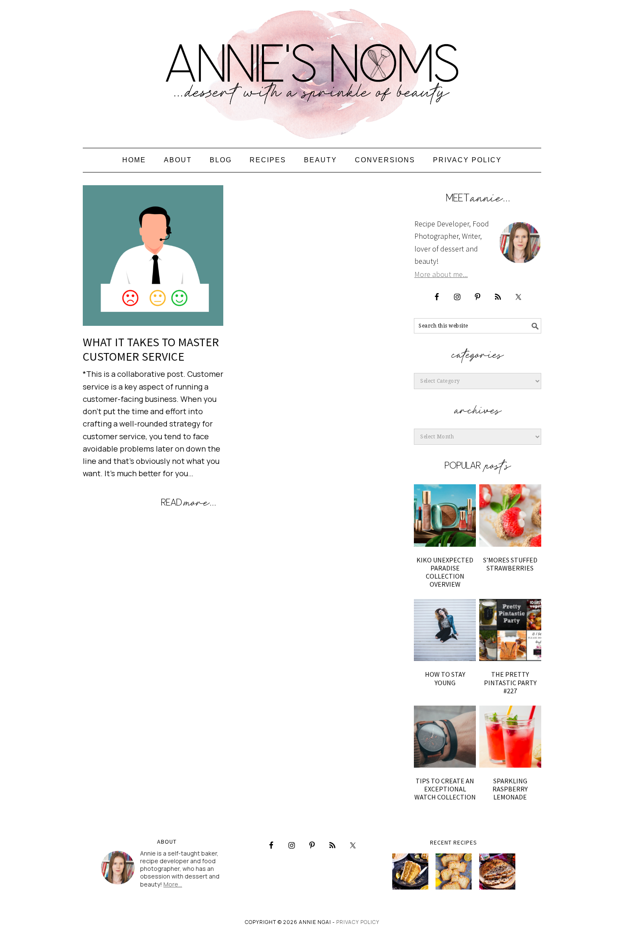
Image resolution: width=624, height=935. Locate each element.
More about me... (441, 274)
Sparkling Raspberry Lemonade (510, 789)
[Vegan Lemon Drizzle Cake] (454, 871)
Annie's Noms (312, 70)
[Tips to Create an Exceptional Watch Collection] (445, 737)
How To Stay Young (445, 678)
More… (172, 884)
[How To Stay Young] (445, 630)
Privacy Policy (357, 922)
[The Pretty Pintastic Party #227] (510, 630)
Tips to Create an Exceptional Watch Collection (445, 789)
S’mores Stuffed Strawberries (510, 564)
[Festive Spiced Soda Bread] (497, 871)
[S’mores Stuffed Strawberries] (510, 515)
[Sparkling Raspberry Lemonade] (510, 737)
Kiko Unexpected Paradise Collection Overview (444, 572)
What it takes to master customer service (151, 349)
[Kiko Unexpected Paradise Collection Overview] (445, 515)
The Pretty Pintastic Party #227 (510, 682)
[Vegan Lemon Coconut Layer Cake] (410, 871)
